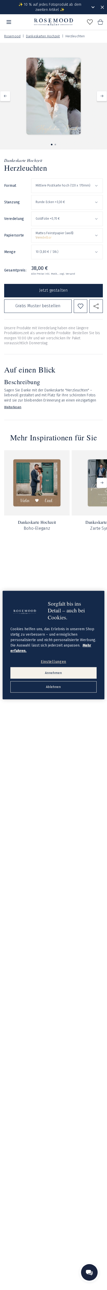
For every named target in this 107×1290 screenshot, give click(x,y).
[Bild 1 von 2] (51, 144)
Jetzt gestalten (53, 290)
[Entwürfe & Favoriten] (90, 22)
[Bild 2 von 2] (55, 144)
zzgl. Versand (67, 273)
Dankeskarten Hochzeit (43, 36)
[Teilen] (96, 306)
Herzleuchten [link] (75, 36)
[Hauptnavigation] (9, 22)
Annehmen (53, 673)
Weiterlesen (12, 407)
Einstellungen (53, 661)
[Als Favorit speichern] (80, 306)
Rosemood (12, 36)
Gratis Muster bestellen (38, 305)
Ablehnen (53, 687)
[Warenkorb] (100, 22)
